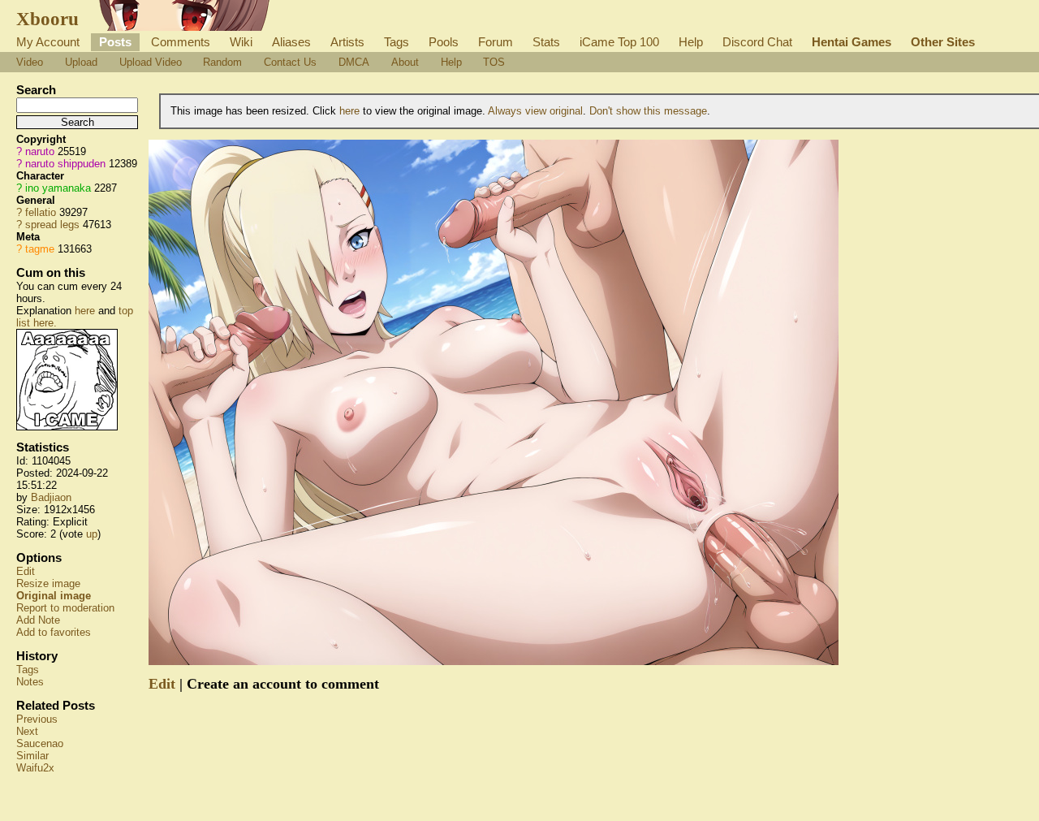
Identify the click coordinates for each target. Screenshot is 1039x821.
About (405, 62)
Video (29, 62)
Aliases (291, 42)
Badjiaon (51, 497)
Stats (546, 42)
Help (691, 42)
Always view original (535, 111)
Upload (81, 62)
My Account (48, 42)
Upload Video (150, 62)
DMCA (353, 62)
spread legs (52, 224)
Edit (25, 571)
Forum (495, 42)
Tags (396, 42)
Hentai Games (851, 42)
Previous (37, 719)
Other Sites (943, 42)
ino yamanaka (58, 188)
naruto (39, 151)
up (91, 534)
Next (27, 731)
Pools (444, 42)
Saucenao (39, 743)
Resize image (48, 583)
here (85, 311)
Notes (30, 682)
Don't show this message (648, 111)
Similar (32, 756)
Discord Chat (757, 42)
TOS (494, 62)
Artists (347, 42)
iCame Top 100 (619, 42)
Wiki (241, 42)
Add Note (38, 620)
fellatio (40, 212)
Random (222, 62)
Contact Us (290, 62)
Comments (180, 42)
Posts (115, 42)
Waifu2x (35, 768)
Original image (53, 596)
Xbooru (47, 18)
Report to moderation (65, 608)
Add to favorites (53, 632)
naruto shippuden (65, 164)
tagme (39, 249)
